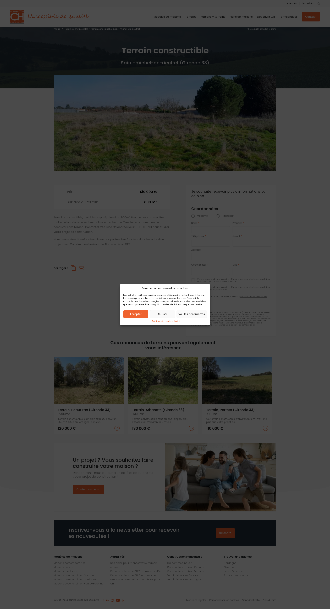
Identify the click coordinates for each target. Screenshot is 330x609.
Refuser (162, 314)
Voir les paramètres (191, 314)
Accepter (136, 314)
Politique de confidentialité (166, 321)
